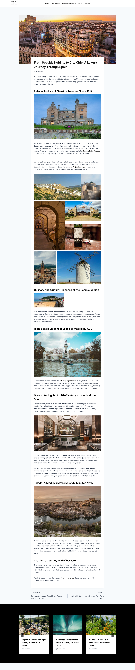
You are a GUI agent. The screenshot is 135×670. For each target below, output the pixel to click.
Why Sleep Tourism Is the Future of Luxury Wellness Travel (67, 642)
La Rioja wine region (78, 167)
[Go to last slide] (22, 635)
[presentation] (34, 625)
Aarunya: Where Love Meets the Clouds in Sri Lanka (99, 642)
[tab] (63, 655)
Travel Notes (55, 4)
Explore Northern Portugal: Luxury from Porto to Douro (87, 596)
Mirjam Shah (39, 71)
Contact (87, 4)
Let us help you (68, 578)
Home (47, 4)
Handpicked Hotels (69, 4)
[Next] (112, 635)
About (80, 4)
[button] (57, 187)
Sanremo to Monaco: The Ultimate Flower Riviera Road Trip (46, 596)
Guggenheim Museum (91, 151)
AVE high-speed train (68, 381)
